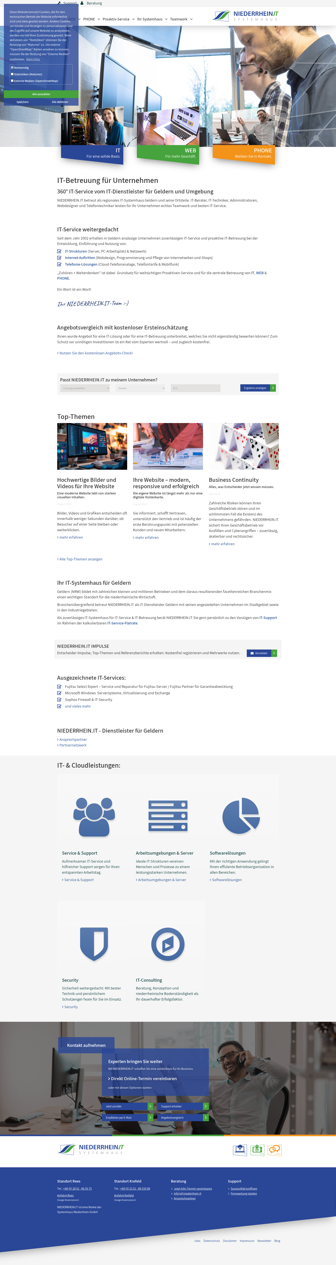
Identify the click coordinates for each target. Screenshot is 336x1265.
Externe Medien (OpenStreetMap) (35, 81)
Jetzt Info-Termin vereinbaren (193, 1189)
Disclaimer (230, 1241)
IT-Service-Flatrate (122, 623)
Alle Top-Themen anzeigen (79, 559)
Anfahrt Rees (65, 1195)
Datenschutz (212, 1241)
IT (252, 272)
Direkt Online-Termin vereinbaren (142, 1078)
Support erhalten (171, 1106)
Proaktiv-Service (116, 19)
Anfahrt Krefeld (124, 1195)
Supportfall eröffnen (244, 1189)
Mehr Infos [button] (33, 59)
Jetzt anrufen (114, 1106)
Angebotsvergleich (172, 1117)
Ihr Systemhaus (149, 19)
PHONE (89, 19)
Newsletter (264, 1241)
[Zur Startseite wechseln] (243, 16)
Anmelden (259, 653)
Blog (277, 1241)
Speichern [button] (23, 102)
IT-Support (268, 617)
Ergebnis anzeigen (255, 388)
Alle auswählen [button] (41, 94)
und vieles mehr (78, 706)
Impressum (247, 1241)
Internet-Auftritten (80, 257)
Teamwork (178, 19)
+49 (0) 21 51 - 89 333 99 (135, 1189)
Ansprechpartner (72, 739)
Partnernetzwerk (72, 745)
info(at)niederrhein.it (187, 1193)
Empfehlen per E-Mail (118, 1117)
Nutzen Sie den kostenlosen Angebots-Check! (95, 353)
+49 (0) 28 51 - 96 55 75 (77, 1189)
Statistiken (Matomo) (27, 74)
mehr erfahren (70, 537)
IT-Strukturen (76, 251)
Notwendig (21, 68)
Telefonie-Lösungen (81, 264)
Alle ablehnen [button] (60, 102)
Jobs (197, 1241)
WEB (260, 272)
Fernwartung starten (244, 1193)
